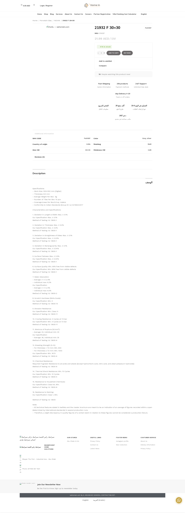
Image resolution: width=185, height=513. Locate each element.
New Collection (121, 445)
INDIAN (57, 20)
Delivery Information (148, 445)
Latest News (94, 448)
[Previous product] (147, 21)
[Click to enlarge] (50, 24)
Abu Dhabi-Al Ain (73, 441)
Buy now (127, 53)
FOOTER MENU (121, 437)
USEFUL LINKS (95, 437)
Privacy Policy (95, 441)
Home (35, 20)
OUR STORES (72, 437)
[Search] (37, 6)
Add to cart (114, 53)
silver (149, 138)
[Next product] (151, 21)
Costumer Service (148, 437)
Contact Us (94, 445)
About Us (144, 441)
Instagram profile (122, 441)
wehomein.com (75, 495)
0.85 (149, 150)
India (88, 144)
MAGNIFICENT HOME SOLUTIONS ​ (49, 447)
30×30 (87, 150)
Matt (149, 144)
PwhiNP (148, 28)
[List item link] (39, 459)
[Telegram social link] (164, 5)
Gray (144, 138)
